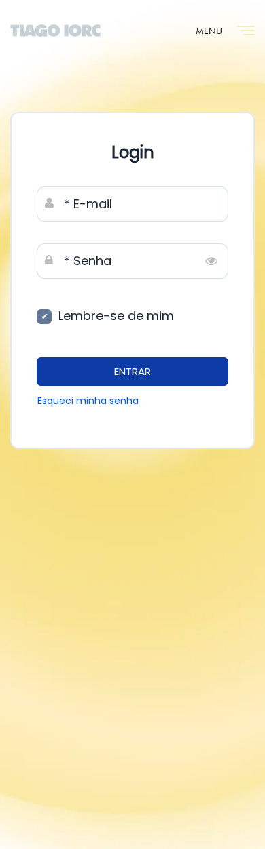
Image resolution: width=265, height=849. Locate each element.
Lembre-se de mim (116, 316)
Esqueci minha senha (88, 401)
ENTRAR (132, 371)
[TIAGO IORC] (55, 30)
